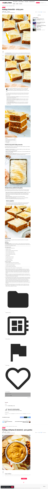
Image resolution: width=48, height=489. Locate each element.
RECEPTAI (4, 7)
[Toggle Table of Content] (14, 138)
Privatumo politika (3, 487)
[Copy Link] (40, 12)
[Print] (41, 12)
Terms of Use (12, 413)
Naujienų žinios (7, 3)
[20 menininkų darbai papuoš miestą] (34, 20)
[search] (41, 3)
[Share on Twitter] (39, 12)
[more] (35, 3)
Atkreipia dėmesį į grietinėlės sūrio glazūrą (10, 140)
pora (12, 405)
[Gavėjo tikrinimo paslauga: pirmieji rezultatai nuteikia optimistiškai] (34, 26)
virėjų (14, 405)
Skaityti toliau (24, 478)
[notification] (40, 2)
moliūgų (11, 405)
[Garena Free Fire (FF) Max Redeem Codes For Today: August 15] (34, 23)
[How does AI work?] (34, 30)
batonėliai (9, 405)
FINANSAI (38, 27)
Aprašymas (8, 142)
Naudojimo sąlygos (8, 487)
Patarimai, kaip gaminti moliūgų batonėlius (10, 139)
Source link (6, 402)
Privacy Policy (24, 413)
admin (5, 11)
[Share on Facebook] (37, 12)
